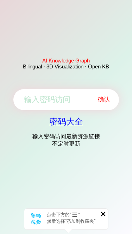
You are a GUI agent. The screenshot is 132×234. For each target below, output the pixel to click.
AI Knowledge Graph (66, 60)
